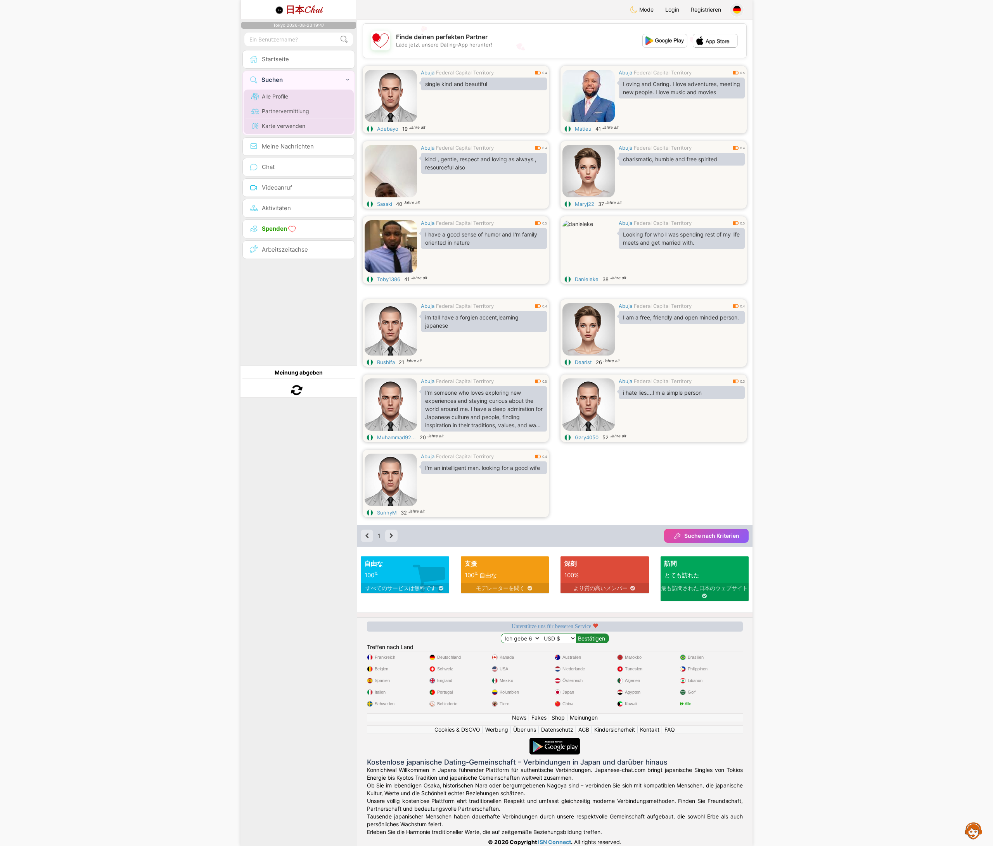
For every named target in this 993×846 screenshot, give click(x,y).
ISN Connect (554, 842)
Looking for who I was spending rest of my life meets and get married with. (681, 238)
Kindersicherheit (614, 729)
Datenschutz (557, 729)
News (519, 717)
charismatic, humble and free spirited (670, 159)
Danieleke (587, 279)
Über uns (524, 729)
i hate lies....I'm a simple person (662, 392)
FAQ (669, 729)
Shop (558, 717)
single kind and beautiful (456, 84)
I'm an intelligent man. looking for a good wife (482, 467)
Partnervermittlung (285, 111)
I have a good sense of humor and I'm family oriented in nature (481, 238)
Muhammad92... (396, 437)
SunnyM (387, 512)
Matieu (583, 129)
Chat (304, 10)
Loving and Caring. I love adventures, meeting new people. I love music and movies (681, 88)
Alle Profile (275, 96)
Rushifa (386, 362)
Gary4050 (587, 437)
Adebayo (387, 129)
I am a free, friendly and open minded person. (681, 317)
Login (672, 9)
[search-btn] (344, 39)
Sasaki (384, 204)
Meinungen (584, 717)
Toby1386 (388, 279)
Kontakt (649, 729)
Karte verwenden (283, 126)
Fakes (539, 717)
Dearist (583, 362)
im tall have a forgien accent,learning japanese (472, 321)
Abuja (427, 72)
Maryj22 (584, 204)
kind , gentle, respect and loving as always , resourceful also (480, 163)
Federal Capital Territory (465, 72)
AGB (583, 729)
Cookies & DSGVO (457, 729)
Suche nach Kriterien (711, 535)
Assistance (974, 830)
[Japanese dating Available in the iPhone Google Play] (554, 741)
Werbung (496, 729)
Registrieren (706, 9)
